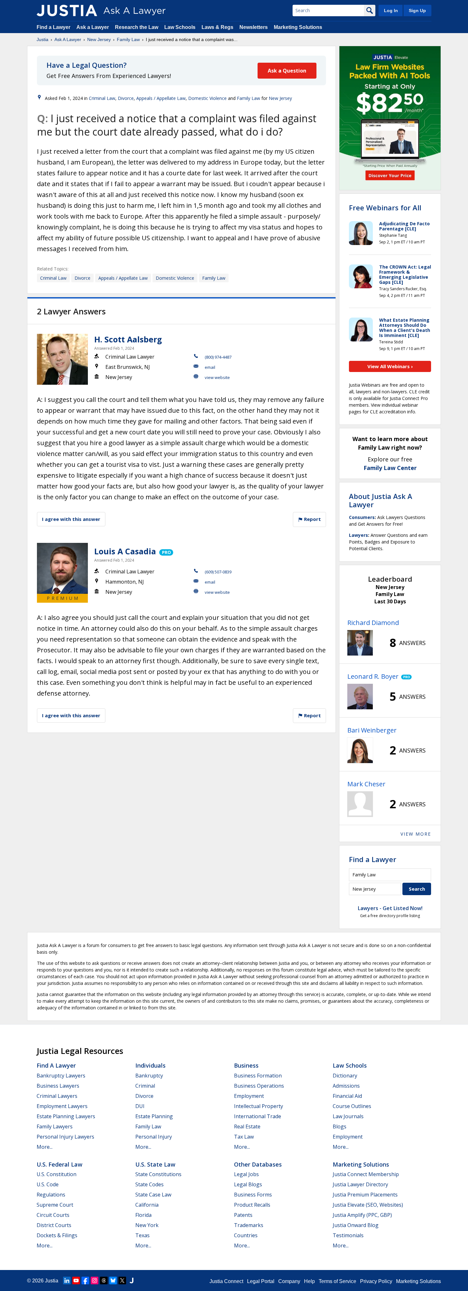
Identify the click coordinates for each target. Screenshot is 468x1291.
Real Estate (247, 1126)
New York (147, 1225)
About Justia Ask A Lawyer (380, 500)
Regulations (51, 1194)
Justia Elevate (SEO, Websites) (368, 1204)
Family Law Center (390, 468)
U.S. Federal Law (59, 1164)
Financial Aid (347, 1095)
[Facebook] (85, 1280)
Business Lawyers (58, 1085)
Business (246, 1065)
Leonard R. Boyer (373, 676)
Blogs (339, 1126)
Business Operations (259, 1085)
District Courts (54, 1225)
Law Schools (179, 27)
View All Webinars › (390, 366)
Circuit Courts (53, 1214)
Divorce (126, 98)
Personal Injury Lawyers (65, 1136)
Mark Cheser (366, 784)
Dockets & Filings (57, 1235)
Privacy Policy (376, 1281)
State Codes (149, 1184)
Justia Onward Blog (356, 1225)
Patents (243, 1214)
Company (289, 1281)
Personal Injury (153, 1136)
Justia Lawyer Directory (360, 1184)
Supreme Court (55, 1204)
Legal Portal (260, 1281)
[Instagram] (94, 1280)
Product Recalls (252, 1204)
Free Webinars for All (385, 207)
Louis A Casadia (125, 551)
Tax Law (244, 1136)
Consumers (362, 517)
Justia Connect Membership (366, 1174)
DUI (140, 1106)
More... (45, 1146)
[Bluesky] (113, 1280)
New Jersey (99, 39)
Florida (143, 1214)
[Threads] (104, 1280)
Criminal (145, 1085)
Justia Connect (226, 1281)
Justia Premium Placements (365, 1194)
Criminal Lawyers (57, 1095)
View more (416, 834)
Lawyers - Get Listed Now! (390, 908)
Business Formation (258, 1075)
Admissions (346, 1085)
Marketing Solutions (298, 27)
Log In (391, 10)
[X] (122, 1280)
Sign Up (417, 10)
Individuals (150, 1065)
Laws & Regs (217, 27)
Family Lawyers (55, 1126)
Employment (249, 1095)
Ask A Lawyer (67, 39)
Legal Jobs (246, 1174)
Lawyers (358, 535)
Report (312, 519)
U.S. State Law (155, 1164)
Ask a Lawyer (93, 27)
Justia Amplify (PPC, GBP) (362, 1214)
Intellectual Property (258, 1106)
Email (210, 367)
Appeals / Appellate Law (161, 98)
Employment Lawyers (62, 1106)
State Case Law (153, 1194)
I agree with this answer (71, 519)
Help (309, 1281)
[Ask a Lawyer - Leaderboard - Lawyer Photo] (360, 643)
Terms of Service (337, 1281)
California (147, 1204)
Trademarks (248, 1225)
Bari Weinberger (372, 730)
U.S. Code (48, 1184)
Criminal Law (102, 98)
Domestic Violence (207, 98)
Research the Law (136, 27)
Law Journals (348, 1116)
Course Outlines (352, 1106)
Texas (142, 1235)
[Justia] (67, 10)
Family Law (128, 39)
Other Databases (258, 1164)
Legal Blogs (248, 1184)
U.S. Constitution (56, 1174)
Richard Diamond (373, 622)
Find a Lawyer (53, 27)
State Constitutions (158, 1174)
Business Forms (253, 1194)
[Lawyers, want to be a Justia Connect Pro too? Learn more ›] (165, 551)
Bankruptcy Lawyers (61, 1075)
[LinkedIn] (67, 1280)
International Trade (257, 1116)
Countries (246, 1235)
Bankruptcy (149, 1075)
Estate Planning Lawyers (66, 1116)
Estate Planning (154, 1116)
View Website (217, 377)
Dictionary (345, 1075)
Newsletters (253, 27)
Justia (42, 39)
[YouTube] (76, 1280)
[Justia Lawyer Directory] (131, 1280)
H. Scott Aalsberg (128, 339)
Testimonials (348, 1235)
